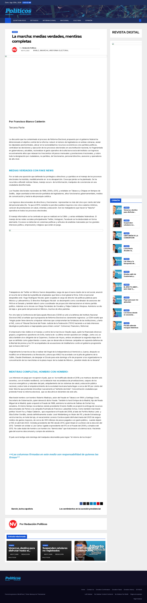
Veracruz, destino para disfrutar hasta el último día (22, 551)
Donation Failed (117, 589)
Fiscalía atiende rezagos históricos (131, 327)
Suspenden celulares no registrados (54, 549)
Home (83, 589)
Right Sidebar (138, 599)
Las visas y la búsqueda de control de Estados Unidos (130, 264)
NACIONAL (64, 20)
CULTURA (77, 20)
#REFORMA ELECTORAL (58, 50)
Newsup (32, 594)
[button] (136, 20)
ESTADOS (34, 20)
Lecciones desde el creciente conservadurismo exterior (131, 316)
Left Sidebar (88, 594)
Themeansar (41, 594)
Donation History (129, 589)
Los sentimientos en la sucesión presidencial (79, 509)
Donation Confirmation (103, 589)
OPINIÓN (88, 20)
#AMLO (36, 50)
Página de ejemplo (136, 594)
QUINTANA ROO (19, 20)
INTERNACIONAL (49, 20)
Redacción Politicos (29, 48)
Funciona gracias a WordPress (15, 594)
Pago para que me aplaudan (131, 301)
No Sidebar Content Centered (103, 594)
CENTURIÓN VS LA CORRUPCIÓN (87, 549)
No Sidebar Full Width (121, 594)
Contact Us (90, 589)
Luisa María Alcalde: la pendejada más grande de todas (130, 252)
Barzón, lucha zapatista (22, 509)
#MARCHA (44, 50)
